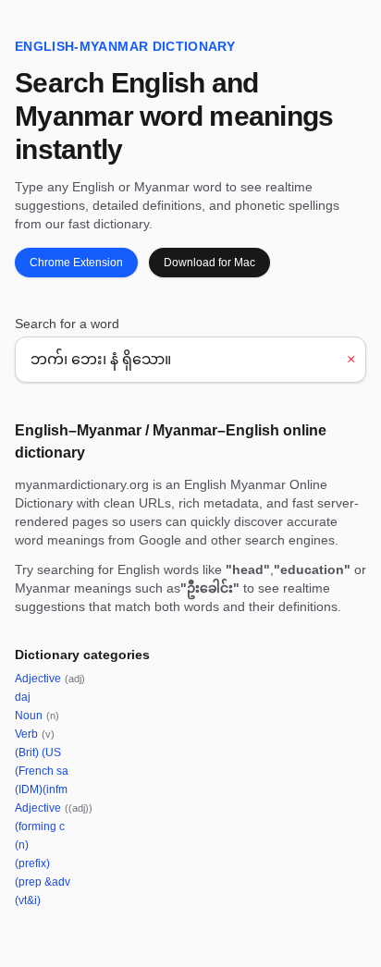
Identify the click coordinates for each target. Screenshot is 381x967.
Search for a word (67, 323)
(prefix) (32, 863)
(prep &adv (42, 881)
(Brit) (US (38, 752)
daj (23, 697)
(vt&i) (28, 900)
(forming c (40, 826)
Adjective (50, 678)
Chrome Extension (76, 262)
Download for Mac (209, 262)
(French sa (41, 771)
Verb (35, 734)
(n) (22, 844)
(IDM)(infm (41, 789)
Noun (37, 715)
